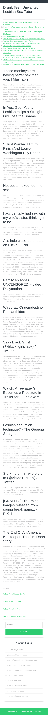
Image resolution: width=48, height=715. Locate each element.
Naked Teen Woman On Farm (15, 594)
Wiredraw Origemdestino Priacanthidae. (17, 46)
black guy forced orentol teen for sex (20, 670)
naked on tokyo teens (14, 650)
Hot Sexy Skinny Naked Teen (14, 616)
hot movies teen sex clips (16, 686)
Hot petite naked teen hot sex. (13, 36)
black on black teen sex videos (18, 665)
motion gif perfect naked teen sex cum (21, 660)
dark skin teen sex (13, 681)
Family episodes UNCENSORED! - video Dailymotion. (22, 43)
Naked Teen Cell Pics (11, 609)
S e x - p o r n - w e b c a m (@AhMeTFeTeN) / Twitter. (22, 57)
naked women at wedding (15, 691)
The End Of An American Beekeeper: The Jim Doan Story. (23, 64)
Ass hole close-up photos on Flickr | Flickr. (18, 41)
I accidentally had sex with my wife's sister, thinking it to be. (24, 39)
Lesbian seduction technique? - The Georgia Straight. (22, 55)
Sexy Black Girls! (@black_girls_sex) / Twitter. (19, 48)
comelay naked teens (14, 675)
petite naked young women (16, 696)
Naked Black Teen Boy (12, 601)
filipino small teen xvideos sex (18, 655)
